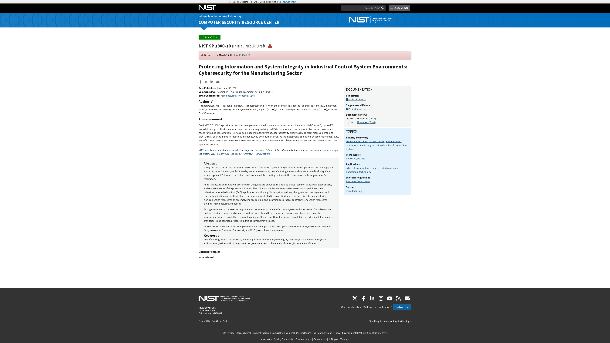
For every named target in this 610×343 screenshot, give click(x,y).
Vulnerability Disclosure (298, 333)
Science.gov (320, 339)
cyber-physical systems (358, 168)
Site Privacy (228, 333)
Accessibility (243, 333)
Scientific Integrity (376, 333)
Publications (210, 37)
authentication (393, 141)
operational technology (358, 172)
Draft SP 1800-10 (357, 99)
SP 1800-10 (244, 55)
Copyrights (277, 333)
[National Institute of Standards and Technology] (224, 298)
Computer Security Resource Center (239, 22)
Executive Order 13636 (358, 181)
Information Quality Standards (277, 339)
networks (351, 158)
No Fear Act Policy (322, 333)
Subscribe (402, 307)
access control (376, 141)
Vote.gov (344, 339)
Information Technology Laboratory (220, 16)
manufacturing (354, 191)
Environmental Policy (353, 333)
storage (361, 158)
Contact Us (204, 321)
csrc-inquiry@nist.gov (399, 321)
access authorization (357, 141)
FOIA (337, 333)
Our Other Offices (221, 321)
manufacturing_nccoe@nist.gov (238, 95)
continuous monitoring (358, 145)
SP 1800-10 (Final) (366, 122)
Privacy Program (260, 333)
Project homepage (358, 109)
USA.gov (333, 339)
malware (350, 149)
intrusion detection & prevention (389, 145)
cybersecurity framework (385, 168)
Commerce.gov (303, 339)
